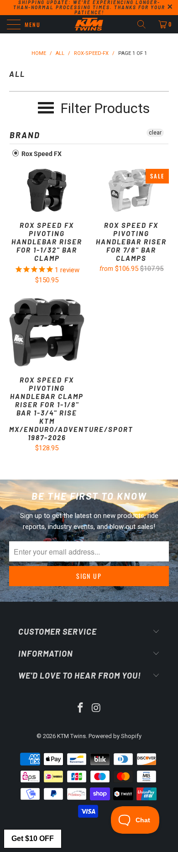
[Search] (144, 24)
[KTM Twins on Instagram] (97, 708)
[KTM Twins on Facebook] (81, 708)
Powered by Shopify (115, 736)
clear (155, 132)
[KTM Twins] (89, 24)
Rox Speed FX (41, 153)
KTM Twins (71, 736)
